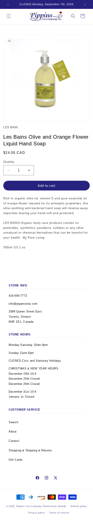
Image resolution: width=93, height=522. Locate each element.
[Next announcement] (85, 5)
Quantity (8, 161)
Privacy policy (36, 512)
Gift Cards (16, 459)
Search (13, 422)
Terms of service (59, 512)
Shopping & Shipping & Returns (30, 450)
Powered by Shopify (55, 506)
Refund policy (79, 506)
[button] (8, 16)
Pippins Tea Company (29, 506)
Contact (14, 440)
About (13, 431)
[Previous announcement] (8, 5)
